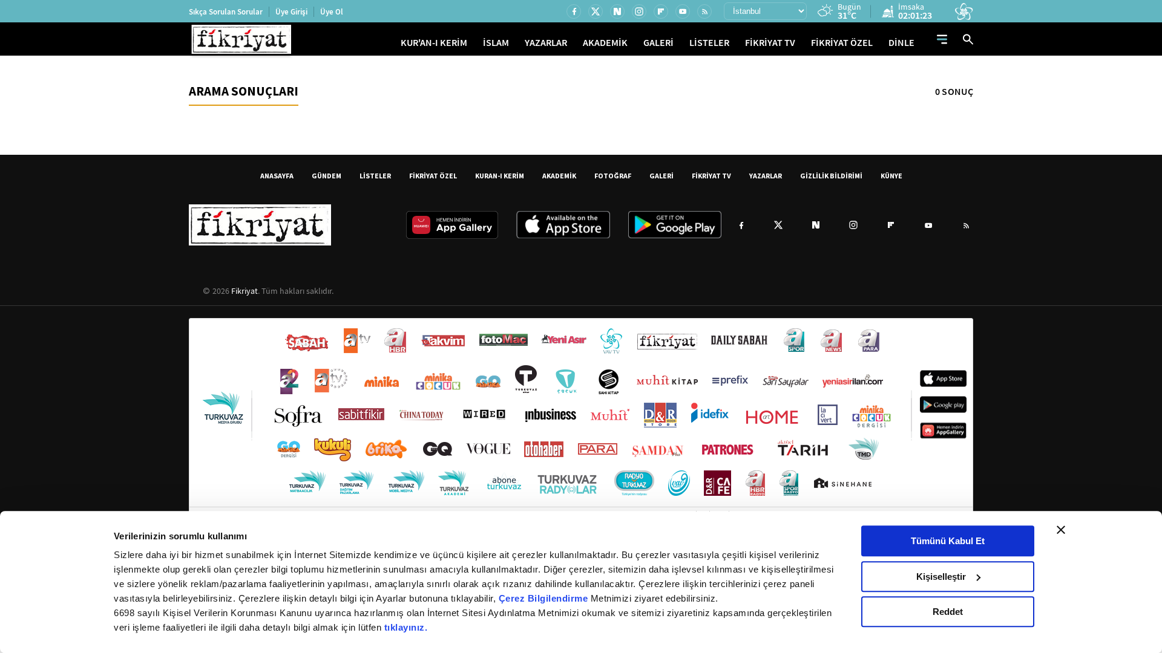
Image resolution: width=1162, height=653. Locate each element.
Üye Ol (331, 12)
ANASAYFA (277, 175)
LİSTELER (709, 42)
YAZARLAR (546, 42)
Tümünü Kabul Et (948, 541)
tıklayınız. (406, 627)
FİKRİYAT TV (770, 42)
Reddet (948, 611)
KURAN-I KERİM (499, 175)
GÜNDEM (326, 175)
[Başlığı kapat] (1061, 529)
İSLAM (496, 42)
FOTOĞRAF (612, 175)
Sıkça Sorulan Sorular (226, 12)
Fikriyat (244, 290)
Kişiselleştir (941, 576)
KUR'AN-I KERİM (434, 42)
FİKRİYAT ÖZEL (842, 42)
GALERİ (658, 42)
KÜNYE (891, 175)
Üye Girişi (291, 12)
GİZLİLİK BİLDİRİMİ (831, 175)
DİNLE (901, 42)
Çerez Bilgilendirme (545, 598)
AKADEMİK (605, 42)
